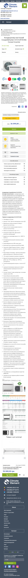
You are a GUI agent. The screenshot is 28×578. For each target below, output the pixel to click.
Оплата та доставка (9, 512)
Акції (2, 1)
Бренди (12, 1)
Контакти (6, 527)
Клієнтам (18, 1)
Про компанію (7, 510)
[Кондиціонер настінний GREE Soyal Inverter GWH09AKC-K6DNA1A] (14, 451)
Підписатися (10, 563)
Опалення (6, 538)
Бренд (16, 52)
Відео (4, 49)
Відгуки (4, 52)
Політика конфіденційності (10, 571)
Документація (19, 49)
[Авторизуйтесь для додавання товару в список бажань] (20, 475)
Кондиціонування (8, 536)
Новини (6, 525)
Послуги (7, 1)
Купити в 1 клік (14, 133)
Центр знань (7, 523)
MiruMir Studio (16, 575)
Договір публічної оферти (10, 569)
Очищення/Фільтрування (10, 540)
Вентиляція (7, 534)
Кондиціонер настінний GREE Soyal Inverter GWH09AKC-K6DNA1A (12, 468)
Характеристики (19, 45)
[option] (14, 69)
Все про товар (5, 45)
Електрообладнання (9, 542)
